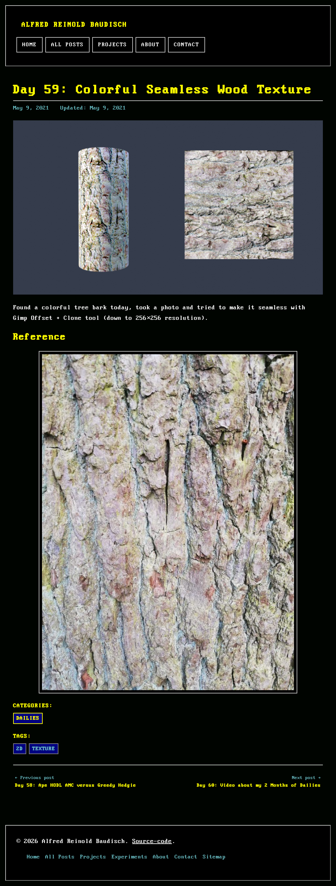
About (150, 45)
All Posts (67, 45)
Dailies (27, 718)
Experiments (130, 857)
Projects (112, 45)
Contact (186, 45)
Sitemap (214, 857)
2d (19, 749)
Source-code (152, 841)
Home (29, 45)
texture (43, 749)
